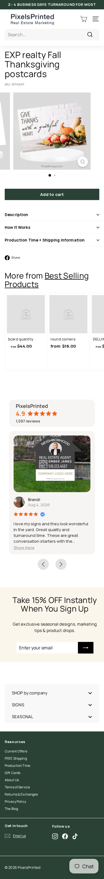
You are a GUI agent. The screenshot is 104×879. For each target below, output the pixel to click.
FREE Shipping (16, 758)
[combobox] (52, 34)
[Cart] (83, 19)
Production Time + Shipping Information (45, 240)
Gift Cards (12, 772)
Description (16, 214)
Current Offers (16, 751)
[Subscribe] (85, 648)
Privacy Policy (15, 801)
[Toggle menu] (90, 693)
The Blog (11, 808)
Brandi (34, 499)
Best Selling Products (47, 280)
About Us (12, 780)
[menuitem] (52, 693)
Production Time (17, 765)
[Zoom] (83, 162)
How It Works (17, 227)
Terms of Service (17, 787)
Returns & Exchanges (21, 794)
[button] (24, 547)
